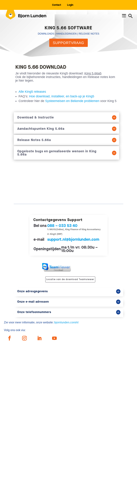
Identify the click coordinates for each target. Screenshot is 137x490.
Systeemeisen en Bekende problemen (72, 101)
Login (70, 5)
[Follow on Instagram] (24, 338)
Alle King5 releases (32, 91)
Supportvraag (68, 43)
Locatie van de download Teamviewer (70, 279)
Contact (56, 5)
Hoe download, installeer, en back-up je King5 (61, 96)
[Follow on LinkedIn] (39, 338)
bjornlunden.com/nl (66, 322)
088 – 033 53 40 (62, 225)
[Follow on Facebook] (9, 338)
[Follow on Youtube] (54, 338)
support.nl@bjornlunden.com (73, 239)
